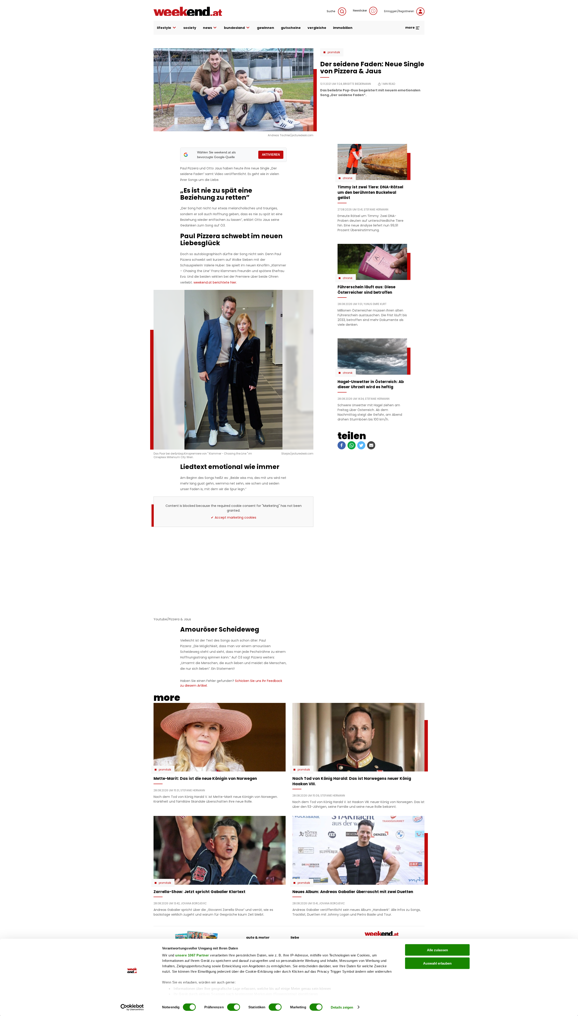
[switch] (233, 1007)
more (410, 27)
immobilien (342, 27)
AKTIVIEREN (271, 154)
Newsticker (360, 10)
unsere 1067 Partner (192, 955)
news (207, 27)
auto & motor (258, 937)
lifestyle (164, 27)
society (189, 27)
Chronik (347, 178)
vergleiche (317, 27)
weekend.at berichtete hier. (215, 282)
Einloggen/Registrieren (399, 11)
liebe (295, 937)
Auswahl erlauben (437, 963)
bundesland (234, 27)
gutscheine (291, 27)
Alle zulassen (437, 950)
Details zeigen (342, 1007)
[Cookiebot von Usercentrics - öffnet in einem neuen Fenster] (132, 1007)
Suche (331, 11)
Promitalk (334, 52)
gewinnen (265, 27)
